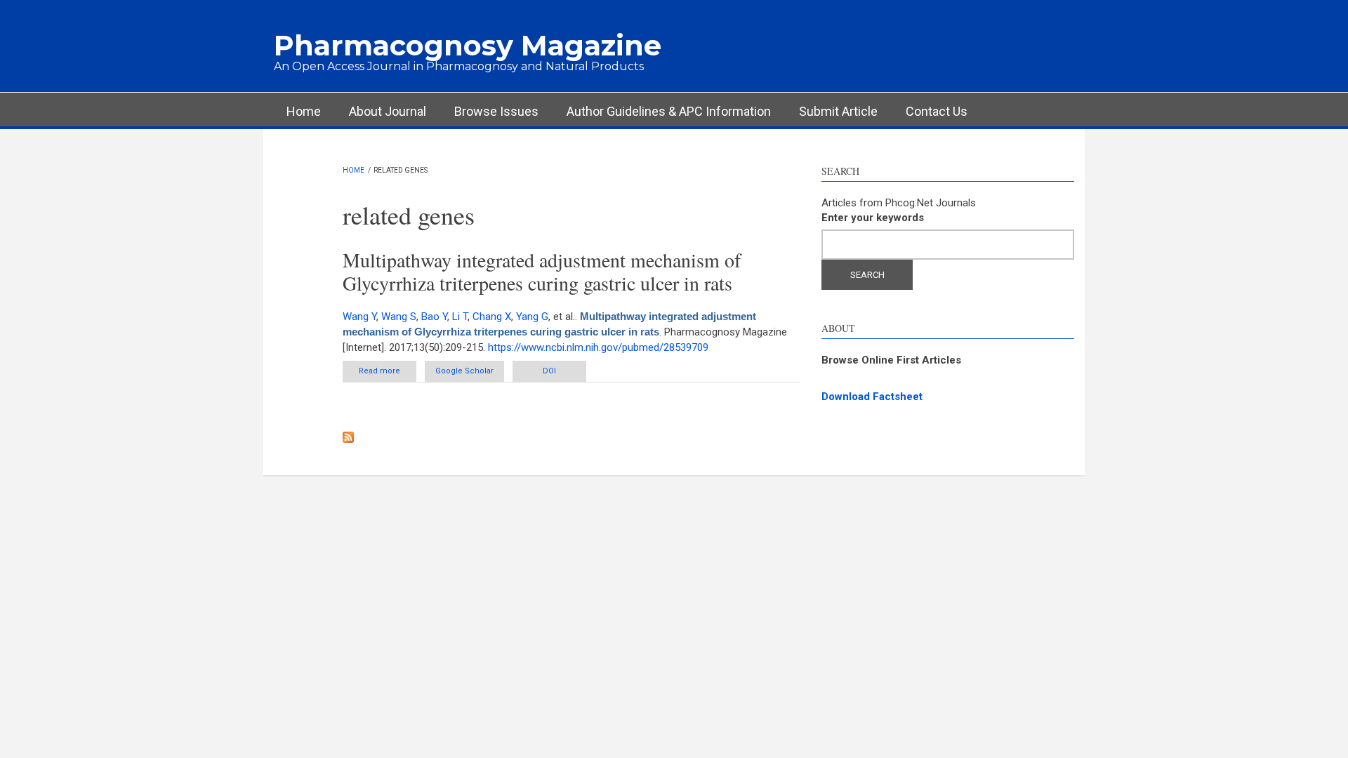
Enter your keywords (872, 217)
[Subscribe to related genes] (572, 437)
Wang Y (359, 316)
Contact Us (936, 111)
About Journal (387, 111)
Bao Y (434, 316)
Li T (460, 316)
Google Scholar (464, 370)
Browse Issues (496, 111)
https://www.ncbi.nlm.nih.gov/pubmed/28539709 (598, 347)
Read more (387, 370)
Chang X (492, 316)
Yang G (532, 316)
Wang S (398, 316)
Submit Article (838, 111)
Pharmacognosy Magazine (467, 45)
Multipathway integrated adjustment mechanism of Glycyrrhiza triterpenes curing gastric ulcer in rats (542, 271)
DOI (549, 370)
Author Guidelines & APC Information (669, 111)
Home (303, 111)
